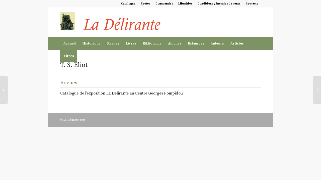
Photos (145, 4)
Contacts (252, 4)
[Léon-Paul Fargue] (4, 90)
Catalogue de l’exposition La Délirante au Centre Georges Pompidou (121, 93)
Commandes (164, 4)
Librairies (185, 4)
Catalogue (128, 4)
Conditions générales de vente (219, 4)
